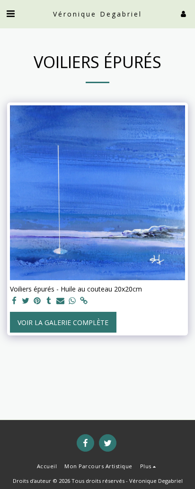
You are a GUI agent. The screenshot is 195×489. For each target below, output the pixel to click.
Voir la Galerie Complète (63, 322)
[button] (10, 13)
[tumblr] (49, 301)
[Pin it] (37, 301)
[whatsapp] (72, 301)
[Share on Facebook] (14, 301)
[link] (84, 301)
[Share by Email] (60, 301)
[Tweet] (26, 301)
